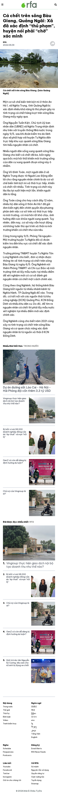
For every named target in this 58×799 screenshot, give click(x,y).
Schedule (7, 748)
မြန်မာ (33, 713)
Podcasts (7, 755)
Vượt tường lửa (37, 777)
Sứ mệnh (35, 766)
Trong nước (8, 706)
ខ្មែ (32, 723)
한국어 (34, 717)
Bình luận (7, 717)
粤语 (33, 710)
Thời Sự (6, 713)
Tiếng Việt (35, 734)
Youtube (6, 766)
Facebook (7, 770)
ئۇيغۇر (33, 730)
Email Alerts (36, 748)
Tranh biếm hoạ (9, 723)
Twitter (6, 773)
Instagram (7, 777)
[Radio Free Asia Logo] (29, 4)
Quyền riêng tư (37, 773)
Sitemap (35, 783)
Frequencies (8, 752)
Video (5, 720)
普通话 (34, 706)
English (34, 737)
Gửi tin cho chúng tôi (12, 780)
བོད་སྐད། (34, 727)
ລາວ (32, 720)
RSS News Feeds (38, 752)
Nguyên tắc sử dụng (40, 770)
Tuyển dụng (36, 780)
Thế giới (6, 710)
